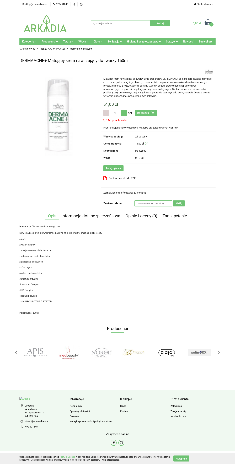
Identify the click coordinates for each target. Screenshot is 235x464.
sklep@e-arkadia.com (37, 421)
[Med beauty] (68, 352)
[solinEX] (199, 352)
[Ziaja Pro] (166, 352)
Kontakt (124, 411)
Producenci (49, 41)
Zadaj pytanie (113, 168)
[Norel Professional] (101, 352)
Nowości (188, 41)
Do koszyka (143, 112)
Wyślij (179, 203)
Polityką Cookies (67, 457)
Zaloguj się (176, 406)
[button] (77, 399)
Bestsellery (205, 41)
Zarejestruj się (178, 411)
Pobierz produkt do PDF (122, 178)
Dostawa (74, 416)
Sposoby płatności (80, 411)
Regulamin (76, 406)
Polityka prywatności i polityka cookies (91, 421)
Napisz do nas (178, 416)
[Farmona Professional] (209, 71)
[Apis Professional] (35, 352)
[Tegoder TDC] (134, 352)
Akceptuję (181, 458)
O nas (123, 406)
